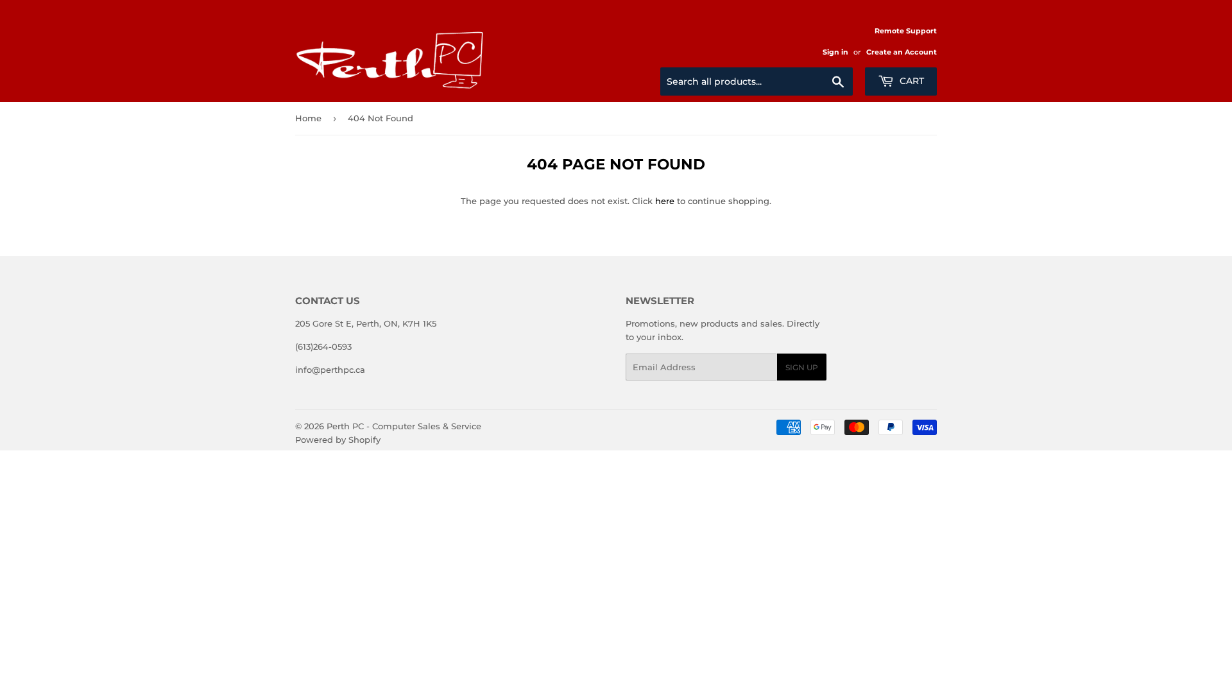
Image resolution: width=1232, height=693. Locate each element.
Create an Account (901, 51)
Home (308, 118)
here (664, 201)
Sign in (835, 51)
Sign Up (801, 367)
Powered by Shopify (338, 439)
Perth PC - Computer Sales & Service (404, 426)
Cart (910, 81)
